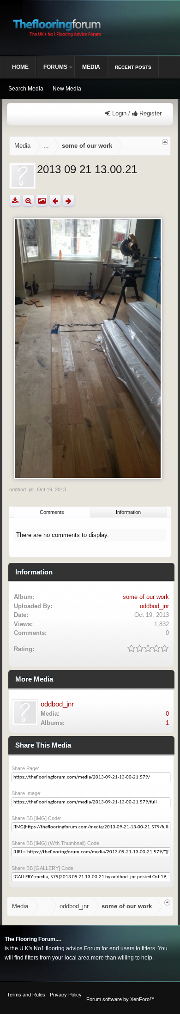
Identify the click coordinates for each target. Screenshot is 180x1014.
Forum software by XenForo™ (120, 999)
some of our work (146, 596)
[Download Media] (15, 200)
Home (20, 67)
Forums (55, 67)
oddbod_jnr (21, 489)
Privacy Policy (66, 994)
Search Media (25, 88)
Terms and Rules (26, 994)
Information (128, 512)
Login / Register (136, 113)
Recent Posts (133, 67)
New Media (67, 88)
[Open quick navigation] (165, 142)
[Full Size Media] (28, 200)
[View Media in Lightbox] (42, 200)
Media (91, 67)
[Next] (68, 200)
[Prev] (55, 200)
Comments (52, 512)
